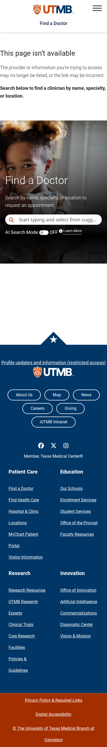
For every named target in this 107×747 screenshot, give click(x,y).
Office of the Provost (79, 522)
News (86, 394)
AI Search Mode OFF (43, 232)
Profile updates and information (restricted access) (53, 362)
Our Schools (71, 488)
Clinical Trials (21, 624)
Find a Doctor (53, 23)
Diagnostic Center (76, 624)
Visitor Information (26, 557)
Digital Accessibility (53, 714)
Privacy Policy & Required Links (53, 700)
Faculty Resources (77, 534)
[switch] (44, 232)
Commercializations (78, 613)
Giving (70, 408)
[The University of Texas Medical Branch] (53, 10)
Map (57, 394)
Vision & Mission (75, 636)
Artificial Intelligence (78, 601)
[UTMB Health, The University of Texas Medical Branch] (53, 373)
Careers (37, 408)
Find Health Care (24, 499)
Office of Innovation (78, 590)
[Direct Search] (11, 220)
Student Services (75, 511)
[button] (97, 8)
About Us (24, 394)
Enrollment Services (78, 499)
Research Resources (27, 590)
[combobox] (60, 220)
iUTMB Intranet (53, 421)
